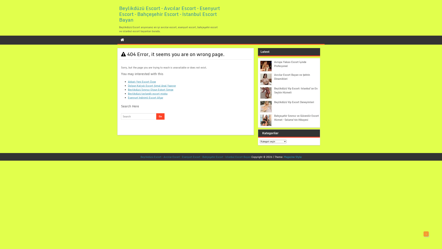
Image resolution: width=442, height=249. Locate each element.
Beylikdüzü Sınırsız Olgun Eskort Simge (150, 90)
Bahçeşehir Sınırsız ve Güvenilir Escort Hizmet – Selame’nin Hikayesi (296, 118)
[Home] (122, 40)
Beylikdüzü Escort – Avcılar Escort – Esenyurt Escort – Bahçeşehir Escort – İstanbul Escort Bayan (169, 14)
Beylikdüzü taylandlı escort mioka (147, 94)
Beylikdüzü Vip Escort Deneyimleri (294, 102)
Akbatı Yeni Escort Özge (142, 82)
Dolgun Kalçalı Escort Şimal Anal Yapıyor (152, 86)
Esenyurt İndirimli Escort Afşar (145, 98)
